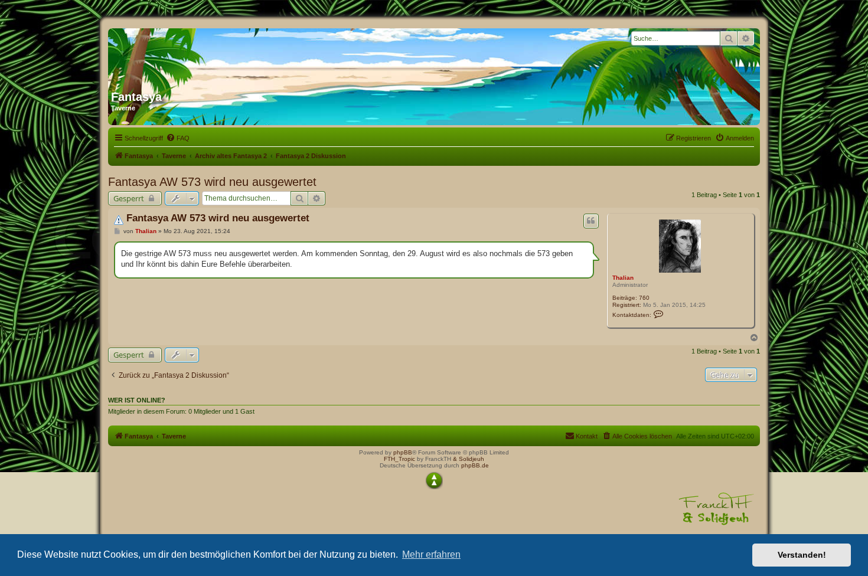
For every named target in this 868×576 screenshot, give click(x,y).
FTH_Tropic (399, 459)
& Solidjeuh (468, 459)
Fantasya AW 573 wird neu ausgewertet (212, 181)
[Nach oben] (434, 480)
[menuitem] (178, 138)
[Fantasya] (224, 54)
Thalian (623, 277)
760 (644, 297)
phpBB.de (475, 465)
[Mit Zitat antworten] (591, 221)
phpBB (402, 452)
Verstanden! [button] (802, 554)
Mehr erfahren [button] (431, 554)
